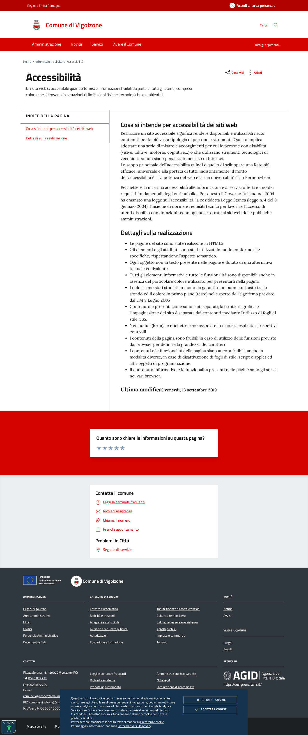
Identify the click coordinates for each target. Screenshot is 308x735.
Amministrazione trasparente (176, 673)
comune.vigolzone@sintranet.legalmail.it (56, 702)
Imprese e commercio (171, 635)
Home (27, 61)
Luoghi (227, 642)
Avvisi (227, 615)
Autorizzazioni (99, 635)
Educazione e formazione (106, 642)
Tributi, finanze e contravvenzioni (178, 608)
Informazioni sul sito (49, 61)
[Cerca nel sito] (276, 25)
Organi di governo (34, 608)
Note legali (163, 680)
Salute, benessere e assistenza (177, 622)
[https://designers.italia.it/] (254, 675)
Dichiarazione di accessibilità (175, 686)
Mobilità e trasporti (102, 615)
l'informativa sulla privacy (134, 725)
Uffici (26, 622)
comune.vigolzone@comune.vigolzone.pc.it (51, 695)
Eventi (227, 649)
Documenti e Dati (34, 642)
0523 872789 (37, 684)
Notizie (227, 608)
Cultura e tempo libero (171, 615)
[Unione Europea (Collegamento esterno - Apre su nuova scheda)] (43, 581)
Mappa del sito (36, 726)
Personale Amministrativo (40, 635)
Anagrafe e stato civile (104, 622)
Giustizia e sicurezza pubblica (109, 628)
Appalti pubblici (166, 628)
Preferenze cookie (152, 721)
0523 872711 (37, 678)
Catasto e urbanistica (104, 608)
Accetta (214, 709)
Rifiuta (214, 700)
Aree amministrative (37, 615)
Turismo (162, 642)
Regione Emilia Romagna (43, 5)
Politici (27, 628)
